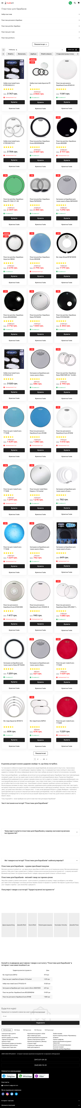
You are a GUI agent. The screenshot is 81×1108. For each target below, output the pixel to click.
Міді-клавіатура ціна (33, 1035)
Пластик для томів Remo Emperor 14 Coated (17, 979)
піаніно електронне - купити (23, 880)
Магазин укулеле (7, 869)
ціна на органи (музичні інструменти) (51, 871)
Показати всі (40, 753)
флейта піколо (50, 873)
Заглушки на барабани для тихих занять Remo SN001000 (22, 988)
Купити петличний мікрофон (62, 1045)
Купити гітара (6, 1041)
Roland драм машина (45, 925)
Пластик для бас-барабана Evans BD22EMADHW (18, 992)
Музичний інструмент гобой (36, 1033)
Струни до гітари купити (35, 1045)
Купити (14, 102)
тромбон (54, 882)
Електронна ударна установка (11, 1043)
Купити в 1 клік (14, 108)
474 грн (46, 975)
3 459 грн (47, 992)
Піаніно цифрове (58, 1039)
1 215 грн (47, 979)
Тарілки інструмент (8, 1039)
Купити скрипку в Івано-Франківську (64, 1035)
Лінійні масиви (57, 1033)
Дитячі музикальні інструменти (37, 1037)
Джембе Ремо (74, 925)
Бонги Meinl (32, 925)
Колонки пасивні (58, 1047)
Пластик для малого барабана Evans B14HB (17, 997)
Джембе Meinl (21, 925)
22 (44, 759)
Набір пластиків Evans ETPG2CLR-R (14, 984)
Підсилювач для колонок (10, 1045)
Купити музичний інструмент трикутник (62, 1042)
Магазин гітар (6, 1035)
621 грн (46, 988)
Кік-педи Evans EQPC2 (10, 975)
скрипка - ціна (15, 885)
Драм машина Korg (8, 925)
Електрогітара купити (9, 1033)
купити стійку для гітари (9, 871)
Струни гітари (31, 1043)
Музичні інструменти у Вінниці (36, 1041)
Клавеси (55, 1037)
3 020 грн (47, 984)
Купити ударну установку (10, 1037)
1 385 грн (47, 997)
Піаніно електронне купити (36, 1039)
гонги (46, 869)
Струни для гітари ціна (9, 1047)
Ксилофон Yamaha (61, 925)
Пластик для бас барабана (61, 1049)
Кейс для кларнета (33, 1047)
